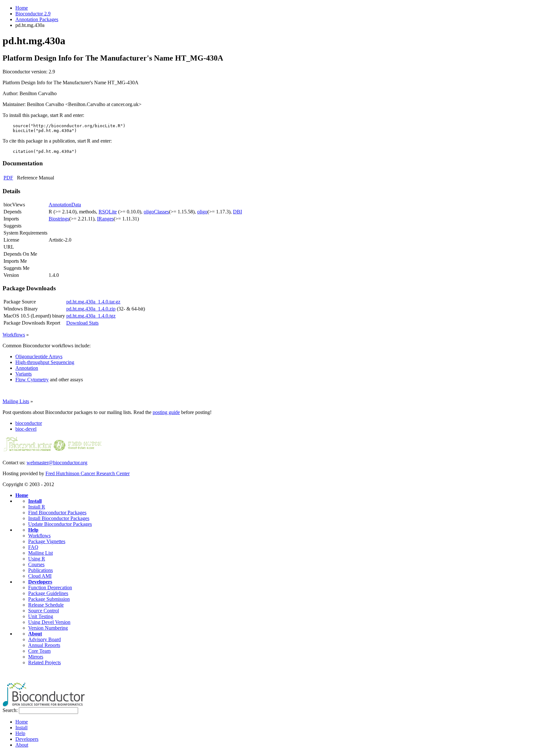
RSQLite (108, 211)
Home (21, 8)
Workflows (14, 334)
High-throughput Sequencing (44, 362)
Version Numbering (48, 628)
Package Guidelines (48, 593)
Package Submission (49, 599)
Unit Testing (40, 616)
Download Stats (82, 323)
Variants (23, 373)
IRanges (105, 218)
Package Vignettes (46, 541)
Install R (36, 506)
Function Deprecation (50, 587)
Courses (36, 564)
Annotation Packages (36, 19)
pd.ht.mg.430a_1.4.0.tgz (91, 316)
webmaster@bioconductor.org (57, 462)
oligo (202, 211)
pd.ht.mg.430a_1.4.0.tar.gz (93, 301)
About (35, 633)
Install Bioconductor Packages (58, 518)
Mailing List (40, 553)
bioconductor (28, 423)
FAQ (33, 547)
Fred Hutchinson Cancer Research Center (87, 473)
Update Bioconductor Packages (60, 524)
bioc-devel (25, 429)
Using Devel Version (49, 622)
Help (33, 530)
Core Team (39, 651)
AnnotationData (65, 204)
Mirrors (35, 656)
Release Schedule (46, 605)
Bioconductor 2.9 (33, 13)
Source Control (43, 610)
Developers (40, 581)
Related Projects (44, 662)
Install (35, 501)
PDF (8, 177)
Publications (40, 570)
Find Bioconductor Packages (57, 512)
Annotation (26, 368)
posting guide (166, 412)
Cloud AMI (40, 576)
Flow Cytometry (32, 379)
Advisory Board (44, 639)
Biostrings (59, 218)
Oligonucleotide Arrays (38, 356)
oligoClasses (156, 211)
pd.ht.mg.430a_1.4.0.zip (91, 308)
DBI (237, 211)
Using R (36, 558)
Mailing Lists (16, 401)
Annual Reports (44, 645)
